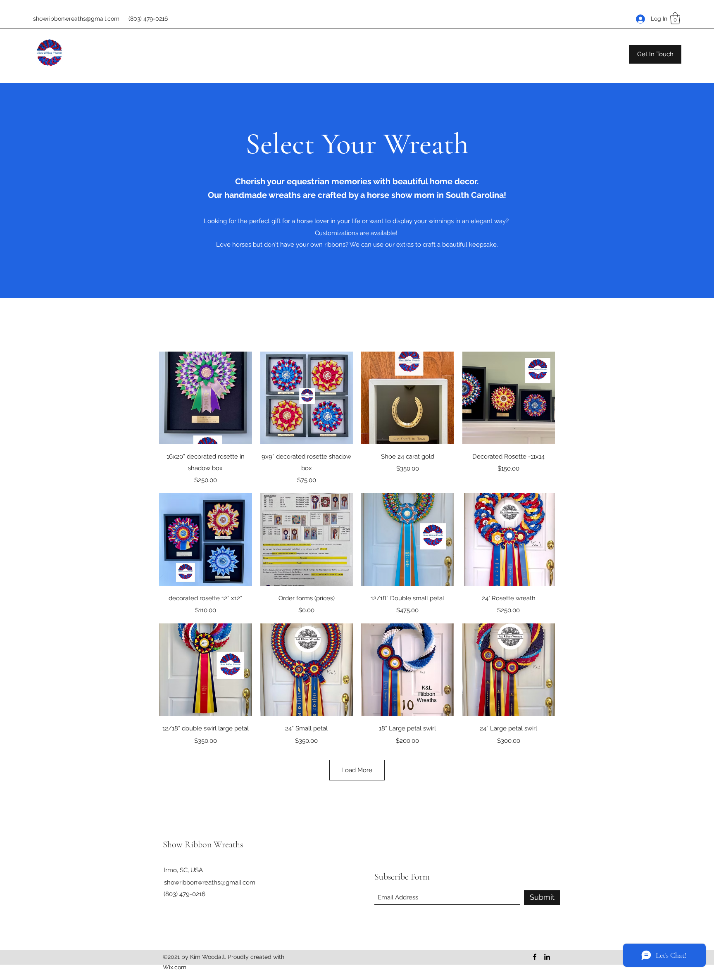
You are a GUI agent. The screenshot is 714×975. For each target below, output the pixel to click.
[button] (675, 18)
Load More (356, 770)
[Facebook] (535, 957)
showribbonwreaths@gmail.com (76, 18)
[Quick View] (205, 398)
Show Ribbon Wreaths (203, 844)
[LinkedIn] (547, 957)
